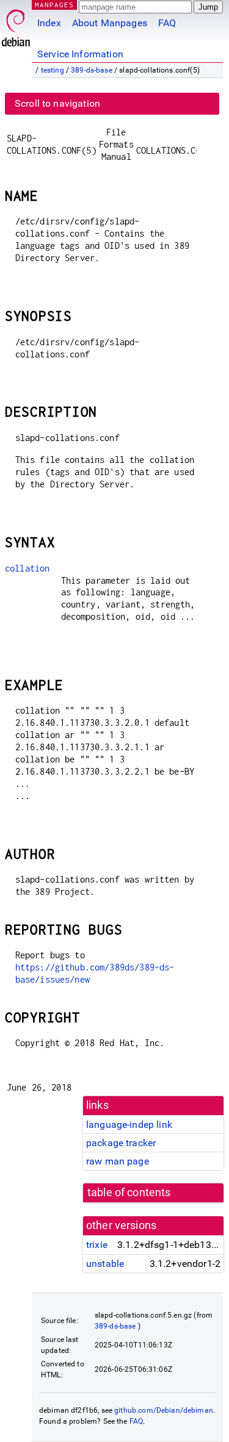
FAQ (167, 23)
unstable (105, 1263)
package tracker (121, 1143)
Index (49, 23)
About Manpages (109, 23)
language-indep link (129, 1124)
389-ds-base (91, 70)
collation (27, 568)
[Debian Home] (16, 24)
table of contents (129, 1192)
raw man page (117, 1161)
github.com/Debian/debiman (163, 1410)
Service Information (80, 54)
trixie (96, 1244)
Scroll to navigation (57, 103)
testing (52, 70)
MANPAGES (54, 5)
